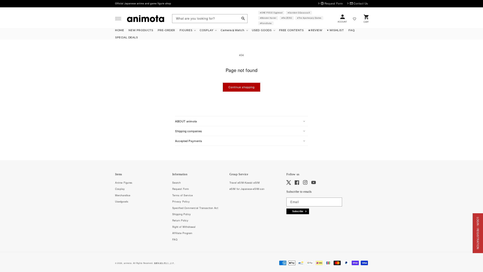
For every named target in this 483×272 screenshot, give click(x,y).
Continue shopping (241, 87)
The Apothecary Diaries (309, 18)
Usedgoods (121, 201)
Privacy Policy (181, 201)
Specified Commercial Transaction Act (195, 208)
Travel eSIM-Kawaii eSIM (244, 182)
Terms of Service (182, 195)
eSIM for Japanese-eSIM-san (247, 189)
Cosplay (120, 189)
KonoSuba (266, 23)
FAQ (175, 239)
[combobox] (209, 18)
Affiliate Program (182, 233)
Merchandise (122, 195)
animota (128, 263)
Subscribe (297, 211)
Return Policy (180, 220)
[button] (118, 19)
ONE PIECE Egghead (271, 12)
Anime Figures (123, 182)
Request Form (180, 189)
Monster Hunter (268, 18)
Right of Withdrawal (183, 227)
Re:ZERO (287, 18)
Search (176, 182)
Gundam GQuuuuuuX (299, 12)
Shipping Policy (181, 214)
